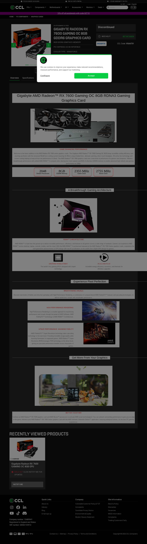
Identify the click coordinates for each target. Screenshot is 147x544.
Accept (91, 76)
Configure (45, 76)
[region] (74, 68)
